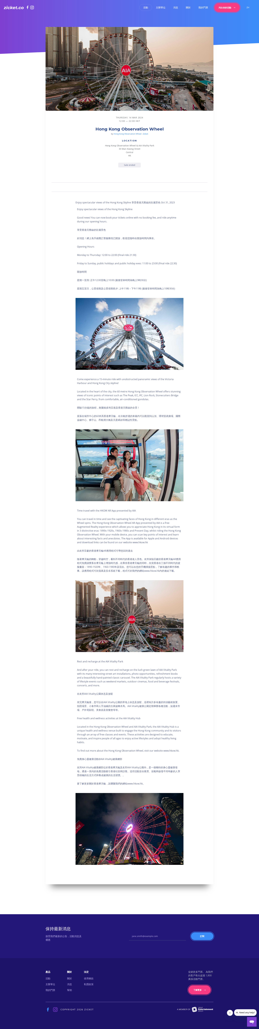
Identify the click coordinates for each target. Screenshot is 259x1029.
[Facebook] (28, 7)
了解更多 (197, 989)
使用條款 (89, 978)
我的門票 (203, 7)
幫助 (69, 990)
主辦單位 (160, 7)
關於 (188, 7)
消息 (175, 7)
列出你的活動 (225, 7)
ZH (248, 7)
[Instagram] (32, 7)
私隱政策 (89, 984)
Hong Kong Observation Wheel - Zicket (131, 133)
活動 (145, 7)
